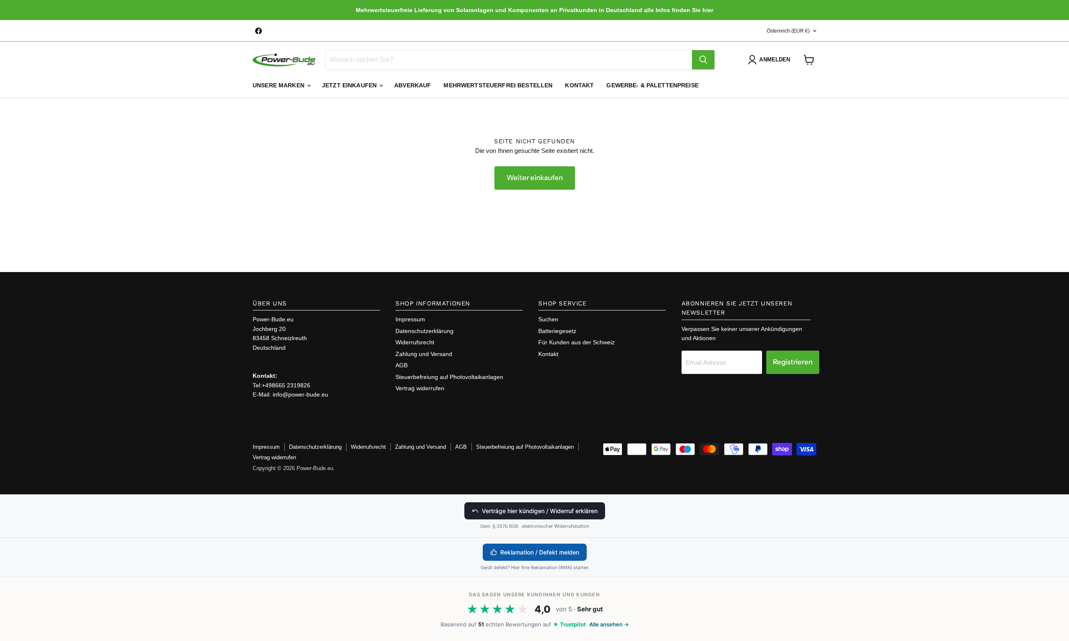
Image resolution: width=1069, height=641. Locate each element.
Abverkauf (412, 85)
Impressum (410, 319)
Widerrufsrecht (414, 342)
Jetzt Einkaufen (350, 85)
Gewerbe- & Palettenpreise (652, 85)
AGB (401, 365)
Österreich (788, 31)
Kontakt (579, 85)
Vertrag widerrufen (419, 388)
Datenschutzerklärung (424, 331)
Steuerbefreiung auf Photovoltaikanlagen (449, 377)
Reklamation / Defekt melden (539, 552)
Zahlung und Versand (423, 354)
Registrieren (793, 362)
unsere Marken (279, 85)
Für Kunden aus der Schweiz (576, 342)
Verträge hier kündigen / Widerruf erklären (540, 510)
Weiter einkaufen (535, 177)
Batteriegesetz (557, 331)
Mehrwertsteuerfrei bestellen (497, 85)
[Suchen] (703, 59)
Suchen (548, 319)
